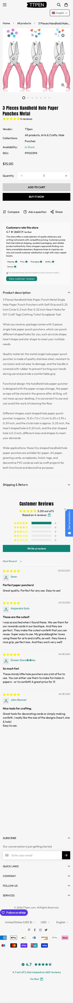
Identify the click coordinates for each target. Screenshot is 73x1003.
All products (24, 23)
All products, (32, 135)
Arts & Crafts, (49, 135)
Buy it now (36, 196)
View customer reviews (22, 278)
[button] (66, 5)
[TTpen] (36, 5)
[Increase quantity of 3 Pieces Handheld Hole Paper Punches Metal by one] (66, 176)
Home (6, 23)
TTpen (29, 129)
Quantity (8, 175)
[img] (11, 571)
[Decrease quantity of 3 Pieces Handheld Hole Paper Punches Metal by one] (22, 176)
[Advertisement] (36, 792)
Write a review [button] (36, 548)
